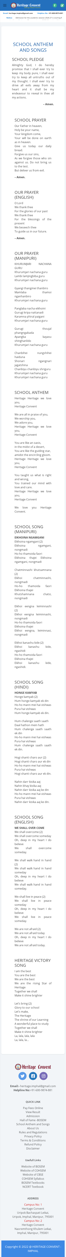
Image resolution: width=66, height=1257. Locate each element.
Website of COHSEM (33, 1170)
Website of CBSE (33, 1174)
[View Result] (62, 5)
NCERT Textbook (33, 1187)
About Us (33, 1128)
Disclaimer (33, 1148)
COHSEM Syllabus (33, 1178)
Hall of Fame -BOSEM (33, 1120)
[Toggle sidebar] (4, 5)
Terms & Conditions (33, 1140)
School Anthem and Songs (33, 1124)
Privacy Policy (33, 1136)
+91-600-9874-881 (41, 1090)
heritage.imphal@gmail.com (38, 1086)
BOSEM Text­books (33, 1183)
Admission (33, 1116)
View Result (33, 1112)
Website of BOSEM (33, 1166)
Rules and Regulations (33, 1132)
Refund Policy (33, 1144)
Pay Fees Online (33, 1108)
